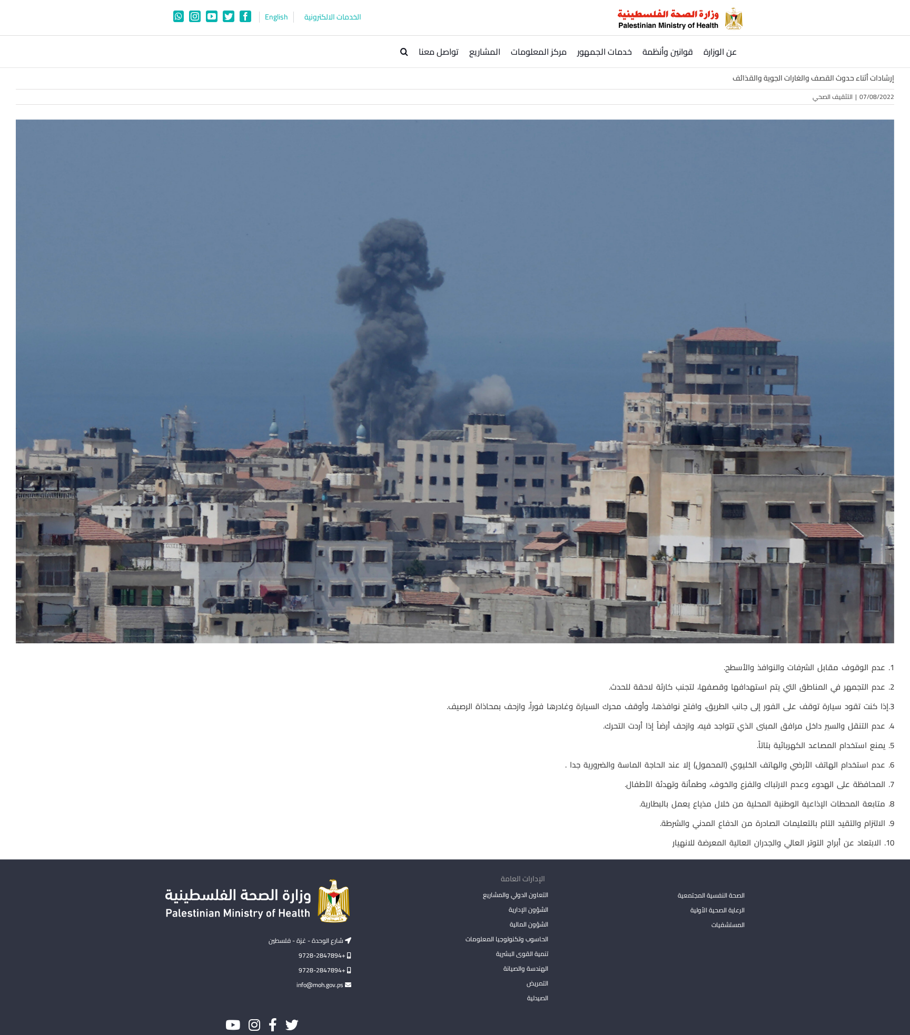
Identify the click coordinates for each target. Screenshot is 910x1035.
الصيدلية (537, 998)
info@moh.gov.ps (320, 985)
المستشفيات (728, 925)
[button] (404, 51)
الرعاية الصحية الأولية (717, 910)
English (276, 17)
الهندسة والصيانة (525, 968)
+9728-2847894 (323, 955)
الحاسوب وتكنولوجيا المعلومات (507, 939)
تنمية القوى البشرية (522, 954)
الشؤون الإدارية (528, 909)
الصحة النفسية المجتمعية (711, 896)
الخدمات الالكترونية (332, 17)
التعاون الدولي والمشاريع (515, 895)
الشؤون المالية (529, 924)
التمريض (537, 983)
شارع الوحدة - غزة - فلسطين (307, 940)
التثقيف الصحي (833, 97)
